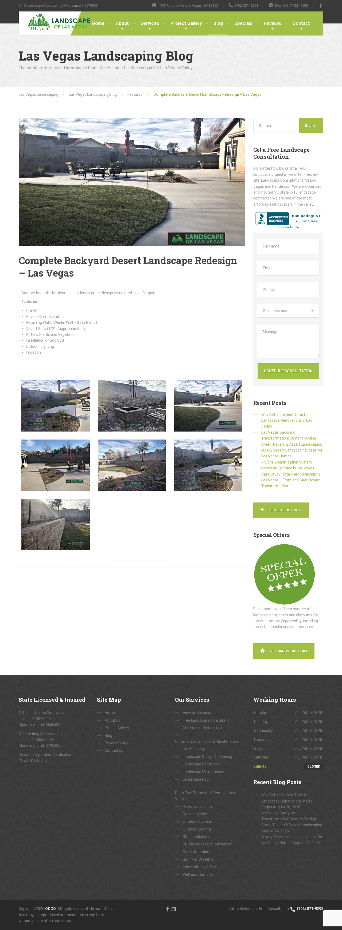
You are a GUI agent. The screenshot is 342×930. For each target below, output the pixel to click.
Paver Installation (197, 806)
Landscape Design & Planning (207, 757)
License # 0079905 (35, 719)
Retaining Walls (195, 814)
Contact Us (114, 750)
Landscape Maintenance (203, 772)
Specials (243, 23)
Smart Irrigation (196, 852)
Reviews (272, 23)
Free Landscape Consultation (207, 720)
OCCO (50, 909)
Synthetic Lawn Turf (200, 867)
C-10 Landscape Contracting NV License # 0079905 (58, 5)
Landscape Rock (196, 779)
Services (149, 23)
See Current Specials (288, 651)
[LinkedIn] (174, 908)
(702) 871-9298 (309, 909)
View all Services (197, 713)
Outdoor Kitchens (197, 821)
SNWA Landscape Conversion (207, 844)
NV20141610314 (33, 760)
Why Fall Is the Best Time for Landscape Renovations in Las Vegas (286, 420)
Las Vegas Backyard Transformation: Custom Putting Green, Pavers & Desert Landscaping (291, 438)
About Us (112, 720)
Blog (218, 23)
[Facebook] (321, 5)
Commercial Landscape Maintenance (206, 741)
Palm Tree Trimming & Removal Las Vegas (205, 796)
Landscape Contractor (201, 764)
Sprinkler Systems (198, 859)
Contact (301, 23)
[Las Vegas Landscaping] (55, 22)
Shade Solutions (196, 837)
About (122, 23)
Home (98, 23)
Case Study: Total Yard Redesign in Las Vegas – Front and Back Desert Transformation (290, 480)
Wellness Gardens (198, 874)
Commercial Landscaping (204, 728)
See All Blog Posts (284, 510)
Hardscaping (193, 749)
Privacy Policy (116, 743)
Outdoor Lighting (197, 829)
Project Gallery (186, 23)
